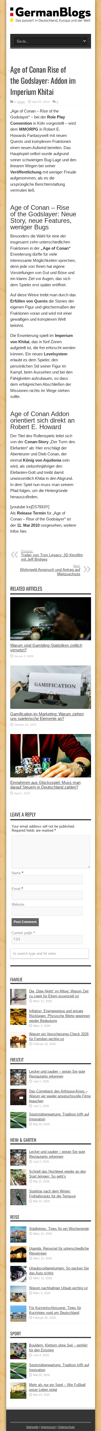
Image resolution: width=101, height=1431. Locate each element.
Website (18, 904)
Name (16, 873)
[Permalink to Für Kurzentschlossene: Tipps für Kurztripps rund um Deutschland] (18, 1321)
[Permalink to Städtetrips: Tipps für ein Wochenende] (18, 1241)
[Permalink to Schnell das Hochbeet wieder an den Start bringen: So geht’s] (18, 1184)
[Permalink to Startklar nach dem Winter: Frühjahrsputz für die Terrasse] (18, 1204)
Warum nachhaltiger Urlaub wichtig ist (58, 1288)
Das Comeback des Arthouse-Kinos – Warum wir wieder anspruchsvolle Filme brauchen (60, 1096)
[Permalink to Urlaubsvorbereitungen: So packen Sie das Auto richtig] (18, 1281)
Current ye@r (23, 933)
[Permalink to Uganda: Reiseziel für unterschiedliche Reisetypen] (18, 1261)
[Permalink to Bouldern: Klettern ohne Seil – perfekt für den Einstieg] (18, 1358)
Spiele (21, 101)
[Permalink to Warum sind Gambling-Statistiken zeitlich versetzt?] (50, 639)
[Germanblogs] (50, 18)
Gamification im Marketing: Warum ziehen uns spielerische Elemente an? (47, 716)
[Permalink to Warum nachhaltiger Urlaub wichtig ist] (18, 1301)
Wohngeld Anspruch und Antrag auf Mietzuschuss (50, 570)
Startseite (32, 1427)
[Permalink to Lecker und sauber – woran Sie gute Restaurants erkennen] (18, 1084)
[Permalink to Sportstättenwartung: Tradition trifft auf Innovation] (18, 1127)
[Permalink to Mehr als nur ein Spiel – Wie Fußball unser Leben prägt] (18, 1397)
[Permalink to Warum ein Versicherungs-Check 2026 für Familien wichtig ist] (18, 1047)
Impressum (48, 1427)
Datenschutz (66, 1427)
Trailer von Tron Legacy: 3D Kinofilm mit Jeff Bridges (52, 555)
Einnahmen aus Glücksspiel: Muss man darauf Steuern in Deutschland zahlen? (45, 784)
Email (16, 889)
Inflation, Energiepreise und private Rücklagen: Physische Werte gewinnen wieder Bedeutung (59, 1016)
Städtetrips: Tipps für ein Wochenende (59, 1229)
